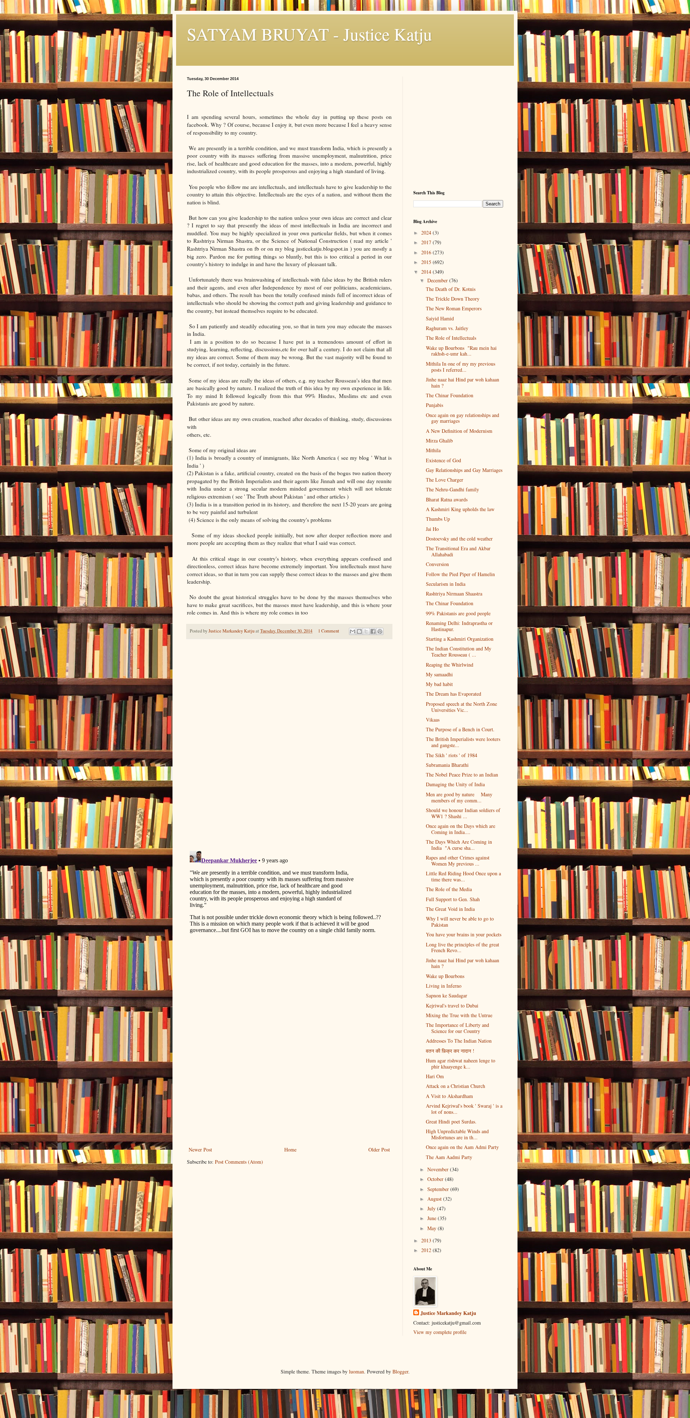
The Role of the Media (449, 889)
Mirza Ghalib (439, 440)
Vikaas (433, 719)
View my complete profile (439, 1332)
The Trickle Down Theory (452, 298)
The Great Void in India (450, 908)
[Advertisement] (289, 1091)
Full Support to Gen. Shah (453, 899)
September (438, 1189)
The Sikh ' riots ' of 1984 (451, 755)
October (436, 1179)
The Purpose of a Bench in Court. (460, 729)
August (435, 1198)
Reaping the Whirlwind (449, 664)
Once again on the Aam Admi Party (462, 1147)
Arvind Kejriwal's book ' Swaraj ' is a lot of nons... (464, 1108)
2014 (427, 271)
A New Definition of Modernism (459, 430)
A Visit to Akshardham (449, 1096)
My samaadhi (439, 674)
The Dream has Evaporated (453, 693)
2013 (427, 1240)
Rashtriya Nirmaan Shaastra (454, 593)
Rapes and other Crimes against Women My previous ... (457, 860)
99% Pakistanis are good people (458, 613)
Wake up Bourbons (445, 976)
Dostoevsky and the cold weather (459, 538)
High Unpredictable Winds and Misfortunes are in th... (457, 1134)
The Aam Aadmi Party (449, 1157)
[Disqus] (289, 745)
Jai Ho (432, 528)
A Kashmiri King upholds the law (460, 509)
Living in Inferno (443, 985)
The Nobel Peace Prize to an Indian (462, 774)
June (432, 1218)
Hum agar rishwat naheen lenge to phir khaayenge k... (460, 1063)
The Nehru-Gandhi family (452, 489)
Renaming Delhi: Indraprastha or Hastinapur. (459, 626)
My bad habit (439, 684)
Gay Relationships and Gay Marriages (464, 470)
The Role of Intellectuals (451, 337)
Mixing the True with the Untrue (459, 1015)
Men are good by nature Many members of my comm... (459, 797)
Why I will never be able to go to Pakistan (460, 921)
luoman (356, 1371)
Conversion (437, 564)
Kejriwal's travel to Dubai (452, 1005)
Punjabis (434, 405)
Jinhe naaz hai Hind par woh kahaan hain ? (462, 382)
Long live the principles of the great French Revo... (462, 947)
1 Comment (328, 631)
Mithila (433, 450)
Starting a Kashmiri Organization (459, 638)
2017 (427, 242)
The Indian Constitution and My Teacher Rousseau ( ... (458, 651)
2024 (427, 232)
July (432, 1208)
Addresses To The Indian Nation (459, 1040)
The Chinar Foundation (449, 395)
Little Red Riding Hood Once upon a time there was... (463, 876)
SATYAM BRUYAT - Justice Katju (309, 33)
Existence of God (443, 460)
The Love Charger (444, 479)
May (432, 1228)
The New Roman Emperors (454, 308)
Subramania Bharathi (447, 764)
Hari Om (435, 1076)
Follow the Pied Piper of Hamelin (460, 574)
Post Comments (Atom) (239, 1161)
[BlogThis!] (359, 631)
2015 (427, 262)
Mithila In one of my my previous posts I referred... (460, 366)
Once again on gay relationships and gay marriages (462, 418)
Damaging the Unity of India (455, 784)
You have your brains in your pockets (463, 934)
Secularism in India (445, 583)
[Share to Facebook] (373, 631)
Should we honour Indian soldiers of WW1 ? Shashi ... (463, 813)
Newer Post (200, 1149)
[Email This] (352, 631)
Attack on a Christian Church (455, 1086)
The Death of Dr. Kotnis (450, 289)
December (438, 280)
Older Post (379, 1149)
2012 (427, 1250)
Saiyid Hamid (440, 318)
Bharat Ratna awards (447, 499)
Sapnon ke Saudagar (446, 995)
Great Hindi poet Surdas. (451, 1121)
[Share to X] (366, 631)
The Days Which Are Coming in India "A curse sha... (459, 844)
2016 (427, 252)
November (438, 1169)
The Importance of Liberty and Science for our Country (457, 1027)
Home (290, 1149)
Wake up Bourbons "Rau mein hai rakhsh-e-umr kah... (461, 350)
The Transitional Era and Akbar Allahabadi (458, 551)
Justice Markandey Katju (448, 1313)
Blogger (400, 1371)
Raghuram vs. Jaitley (447, 328)
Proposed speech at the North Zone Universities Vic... (461, 706)
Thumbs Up (438, 518)
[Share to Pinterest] (379, 631)
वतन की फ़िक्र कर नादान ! (450, 1050)
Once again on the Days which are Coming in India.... (460, 828)
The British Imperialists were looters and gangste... (463, 742)
